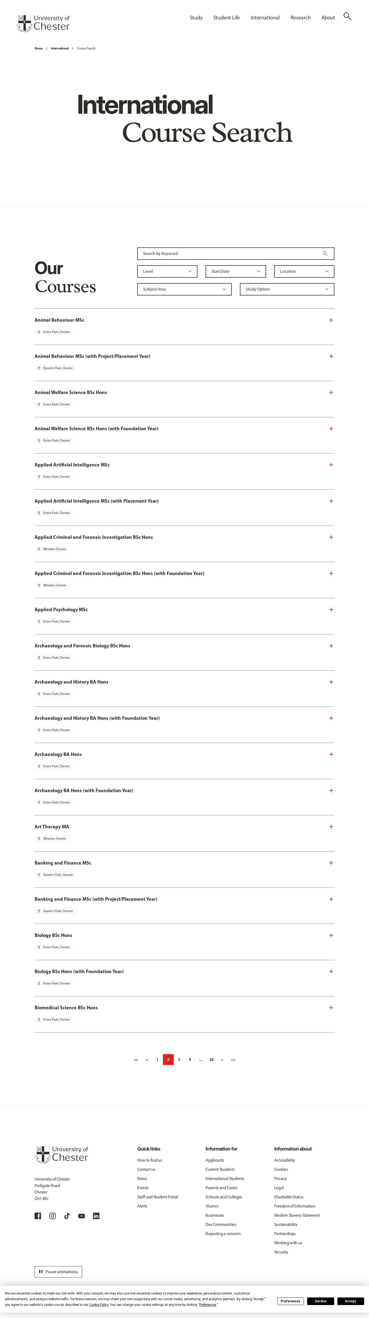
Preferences (290, 1301)
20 (211, 1059)
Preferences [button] (207, 1305)
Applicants (215, 1160)
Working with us (288, 1242)
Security (281, 1252)
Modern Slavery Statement (297, 1215)
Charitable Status (288, 1196)
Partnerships (285, 1233)
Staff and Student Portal (157, 1196)
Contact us (146, 1169)
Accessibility (284, 1160)
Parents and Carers (221, 1187)
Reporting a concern (223, 1233)
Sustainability (286, 1224)
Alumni (212, 1206)
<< (136, 1059)
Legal (279, 1187)
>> (233, 1059)
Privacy (280, 1178)
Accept (350, 1301)
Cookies (281, 1169)
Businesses (215, 1215)
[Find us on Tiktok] (67, 1216)
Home (39, 48)
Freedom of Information (295, 1206)
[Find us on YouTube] (81, 1216)
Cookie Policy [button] (98, 1305)
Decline (320, 1301)
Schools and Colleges (224, 1196)
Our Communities (221, 1224)
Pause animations (58, 1272)
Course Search (86, 48)
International (59, 48)
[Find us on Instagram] (52, 1216)
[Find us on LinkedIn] (96, 1216)
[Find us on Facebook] (38, 1216)
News (142, 1178)
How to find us (149, 1160)
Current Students (220, 1169)
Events (143, 1187)
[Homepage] (43, 23)
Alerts (142, 1206)
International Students (225, 1178)
